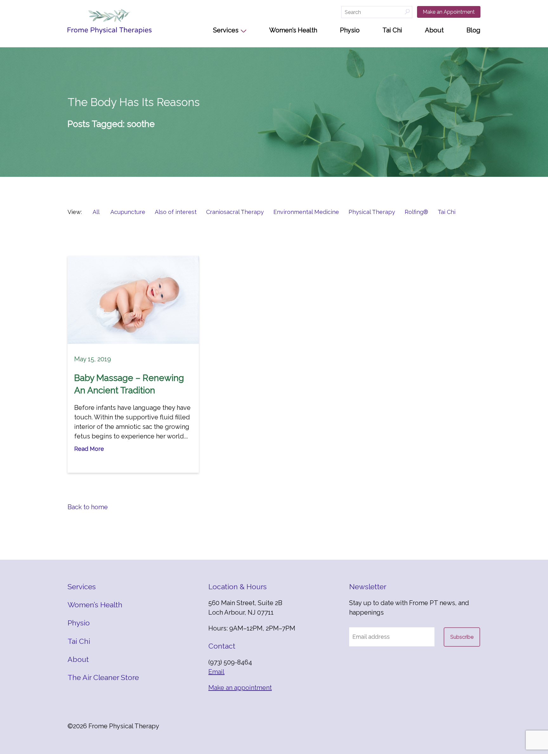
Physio (350, 30)
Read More (89, 448)
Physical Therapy (372, 212)
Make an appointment (240, 687)
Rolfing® (416, 212)
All (96, 212)
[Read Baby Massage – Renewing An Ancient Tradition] (133, 300)
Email (216, 672)
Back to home (88, 507)
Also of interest (176, 212)
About (434, 30)
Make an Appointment (449, 12)
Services (225, 30)
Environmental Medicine (306, 212)
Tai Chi (392, 30)
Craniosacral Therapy (235, 212)
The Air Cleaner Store (103, 677)
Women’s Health (293, 30)
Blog (473, 30)
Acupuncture (127, 212)
